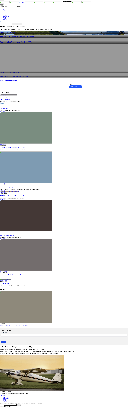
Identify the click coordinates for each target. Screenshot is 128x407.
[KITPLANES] (48, 2)
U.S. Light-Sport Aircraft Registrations (8, 80)
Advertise (4, 399)
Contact (4, 400)
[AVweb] (22, 2)
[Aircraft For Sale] (39, 2)
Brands (2, 0)
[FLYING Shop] (86, 2)
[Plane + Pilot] (4, 2)
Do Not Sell (5, 401)
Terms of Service (6, 398)
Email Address (4, 332)
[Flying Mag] (14, 2)
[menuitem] (65, 8)
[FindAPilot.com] (76, 2)
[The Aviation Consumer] (58, 2)
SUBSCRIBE (2, 395)
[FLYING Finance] (67, 2)
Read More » (2, 102)
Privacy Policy (5, 397)
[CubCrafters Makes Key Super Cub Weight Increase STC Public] (64, 307)
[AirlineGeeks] (29, 2)
